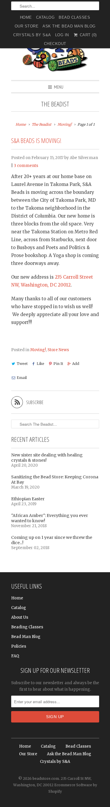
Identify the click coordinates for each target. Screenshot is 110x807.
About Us (19, 617)
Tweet (22, 363)
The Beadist (55, 103)
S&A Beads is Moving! (36, 140)
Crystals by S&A (32, 35)
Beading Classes (27, 627)
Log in (62, 35)
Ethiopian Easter (28, 498)
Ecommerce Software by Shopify (72, 788)
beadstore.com (46, 778)
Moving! (38, 349)
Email (22, 377)
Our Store (27, 26)
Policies (18, 646)
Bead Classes (74, 17)
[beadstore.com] (55, 51)
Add (75, 363)
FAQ (15, 655)
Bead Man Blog (25, 636)
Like (40, 363)
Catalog (45, 17)
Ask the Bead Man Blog (69, 26)
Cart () (87, 35)
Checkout (55, 44)
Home (26, 17)
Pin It (58, 363)
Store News (58, 349)
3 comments (26, 165)
